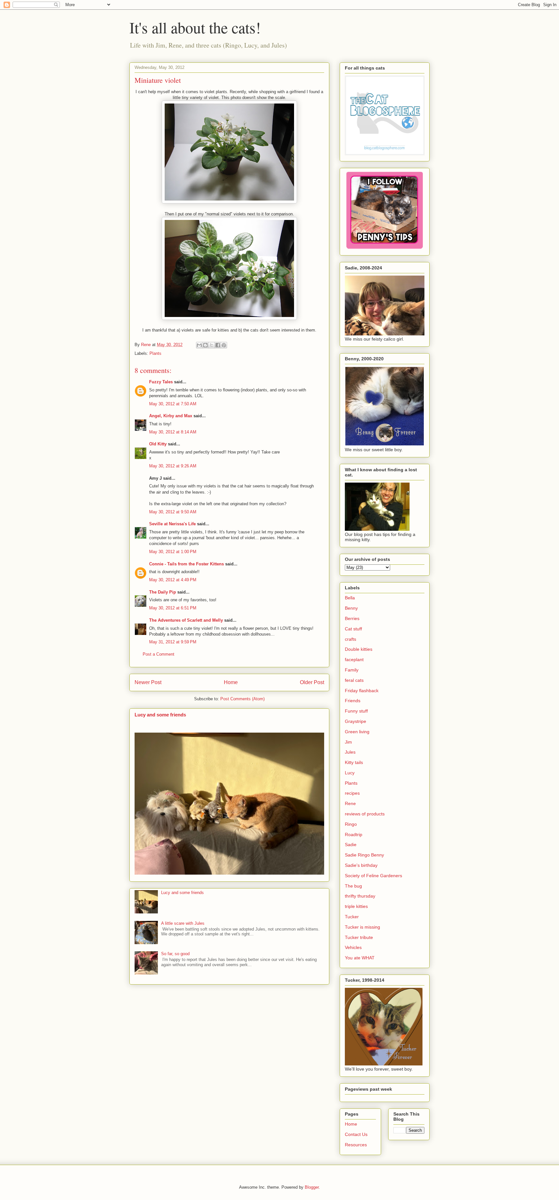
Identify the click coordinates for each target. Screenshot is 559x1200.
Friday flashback (361, 690)
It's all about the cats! (195, 27)
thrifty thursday (360, 896)
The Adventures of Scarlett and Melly (186, 620)
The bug (353, 886)
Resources (356, 1144)
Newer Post (148, 682)
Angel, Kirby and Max (170, 415)
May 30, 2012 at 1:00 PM (172, 551)
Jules (350, 752)
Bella (350, 597)
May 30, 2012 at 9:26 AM (172, 466)
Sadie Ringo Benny (364, 854)
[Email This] (199, 345)
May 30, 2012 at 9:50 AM (172, 511)
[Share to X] (211, 345)
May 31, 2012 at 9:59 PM (172, 641)
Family (351, 669)
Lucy (350, 772)
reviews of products (365, 813)
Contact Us (356, 1134)
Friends (352, 700)
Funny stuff (356, 711)
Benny (351, 608)
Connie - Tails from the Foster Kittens (186, 564)
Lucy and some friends (160, 714)
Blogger (312, 1187)
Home (231, 682)
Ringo (351, 824)
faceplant (354, 659)
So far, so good (175, 953)
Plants (155, 353)
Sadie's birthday (361, 865)
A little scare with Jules (182, 923)
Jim (348, 742)
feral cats (354, 680)
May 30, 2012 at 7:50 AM (172, 403)
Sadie (350, 844)
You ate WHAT (360, 957)
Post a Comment (158, 654)
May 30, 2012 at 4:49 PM (172, 579)
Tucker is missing (362, 927)
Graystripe (355, 721)
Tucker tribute (359, 937)
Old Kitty (158, 444)
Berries (352, 618)
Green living (357, 731)
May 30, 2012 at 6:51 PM (172, 607)
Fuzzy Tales (161, 381)
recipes (352, 793)
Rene (350, 803)
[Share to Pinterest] (224, 345)
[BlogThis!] (205, 345)
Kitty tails (354, 762)
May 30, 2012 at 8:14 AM (172, 432)
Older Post (312, 682)
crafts (350, 639)
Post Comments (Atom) (242, 698)
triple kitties (356, 906)
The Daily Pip (163, 592)
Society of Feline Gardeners (373, 875)
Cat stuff (353, 628)
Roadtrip (353, 834)
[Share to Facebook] (217, 345)
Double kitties (358, 649)
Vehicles (353, 947)
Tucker (352, 916)
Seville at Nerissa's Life (172, 523)
